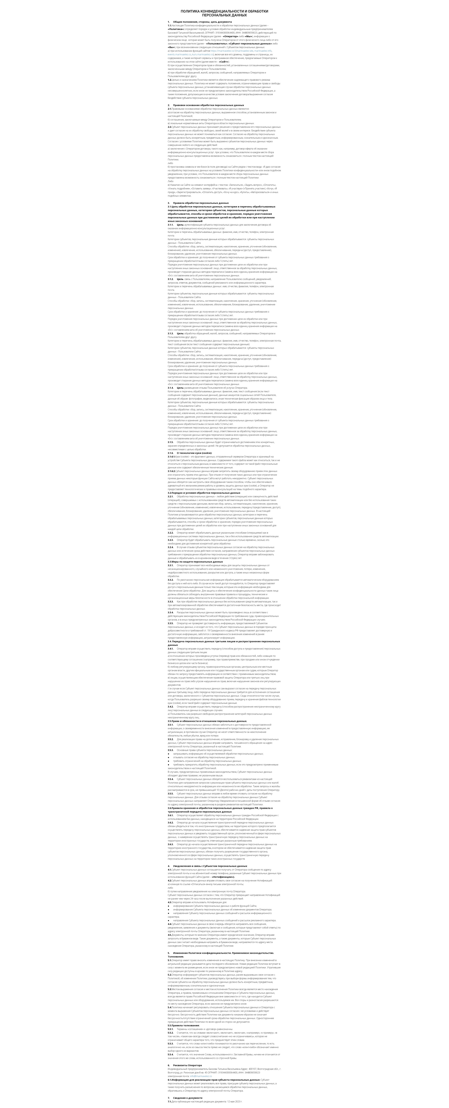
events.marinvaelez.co (179, 54)
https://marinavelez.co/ (223, 50)
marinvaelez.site (244, 50)
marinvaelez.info (263, 50)
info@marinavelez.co (201, 1076)
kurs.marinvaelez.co (202, 54)
